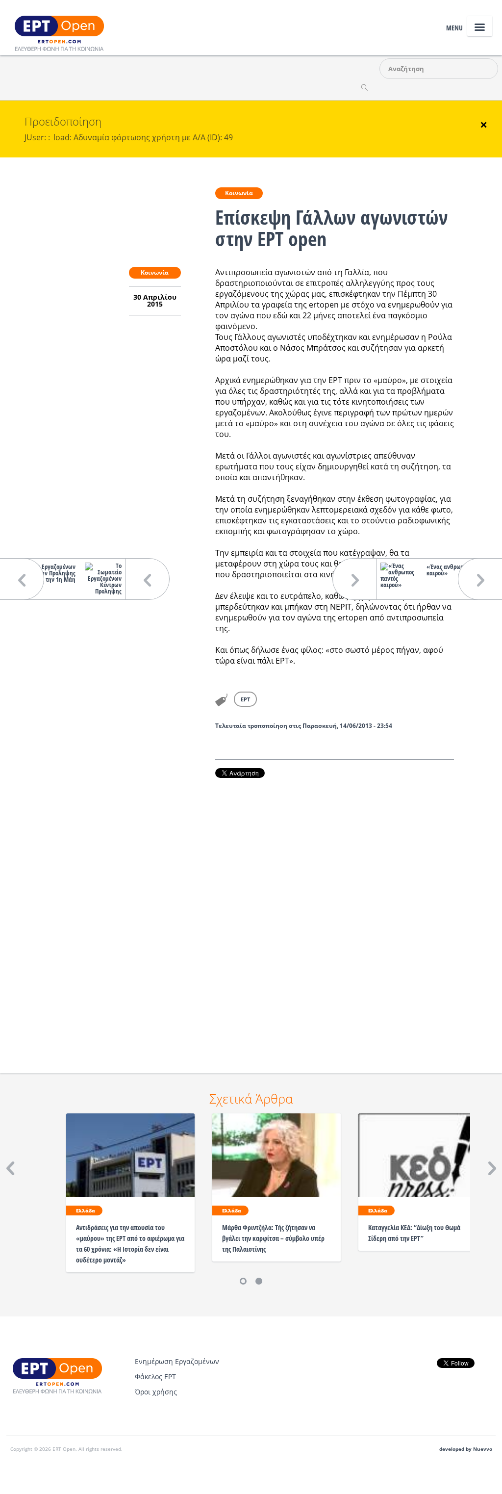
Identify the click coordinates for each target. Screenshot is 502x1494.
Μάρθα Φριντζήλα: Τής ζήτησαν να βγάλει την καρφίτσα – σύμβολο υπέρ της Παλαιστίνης (273, 1238)
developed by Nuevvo (465, 1449)
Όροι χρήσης (156, 1391)
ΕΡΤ (245, 699)
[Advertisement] (334, 912)
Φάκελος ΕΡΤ (155, 1376)
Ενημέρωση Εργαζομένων (177, 1361)
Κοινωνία (239, 193)
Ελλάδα (85, 1210)
